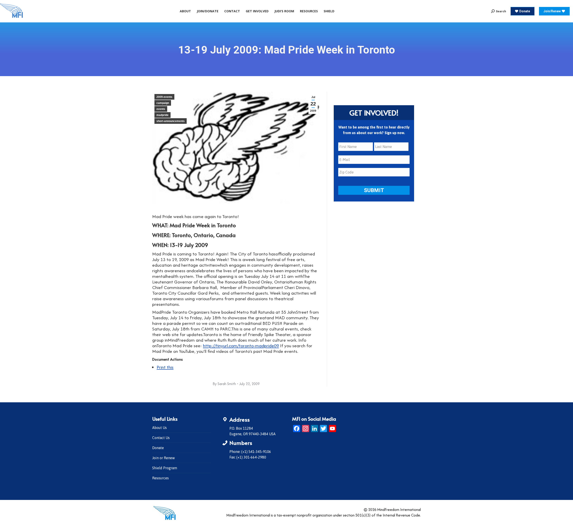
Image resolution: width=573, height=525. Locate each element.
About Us (159, 428)
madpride (162, 115)
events (160, 109)
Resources (160, 478)
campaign (162, 103)
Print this (165, 367)
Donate (158, 448)
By (224, 383)
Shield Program (164, 468)
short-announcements (170, 121)
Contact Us (161, 438)
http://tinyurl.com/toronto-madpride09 (241, 345)
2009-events (164, 97)
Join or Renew (163, 458)
